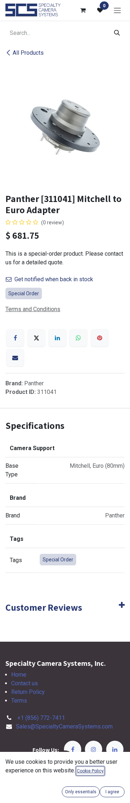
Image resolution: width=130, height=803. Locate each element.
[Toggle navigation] (117, 10)
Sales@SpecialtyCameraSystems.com (64, 726)
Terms (19, 700)
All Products (28, 52)
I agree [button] (112, 791)
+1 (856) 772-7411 (41, 717)
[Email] (15, 357)
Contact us (24, 683)
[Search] (117, 33)
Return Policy (28, 691)
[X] (36, 337)
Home (18, 674)
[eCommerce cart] (82, 10)
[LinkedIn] (57, 337)
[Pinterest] (99, 337)
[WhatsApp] (78, 337)
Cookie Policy (90, 770)
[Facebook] (15, 337)
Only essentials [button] (80, 791)
